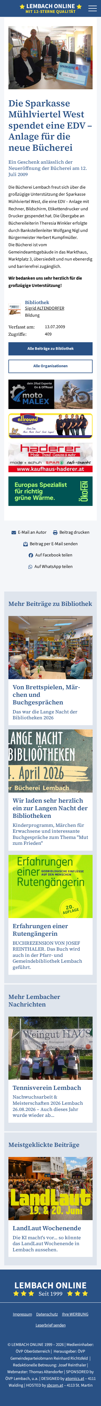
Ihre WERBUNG (75, 1314)
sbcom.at (55, 1385)
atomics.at (74, 1379)
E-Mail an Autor (32, 532)
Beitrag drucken (74, 532)
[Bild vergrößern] (14, 309)
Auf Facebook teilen (53, 555)
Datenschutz (47, 1314)
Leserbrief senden (51, 1325)
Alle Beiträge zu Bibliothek (50, 349)
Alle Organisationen (50, 366)
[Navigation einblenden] (92, 8)
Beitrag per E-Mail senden (54, 544)
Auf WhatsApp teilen (54, 566)
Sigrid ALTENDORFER (44, 308)
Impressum (22, 1314)
